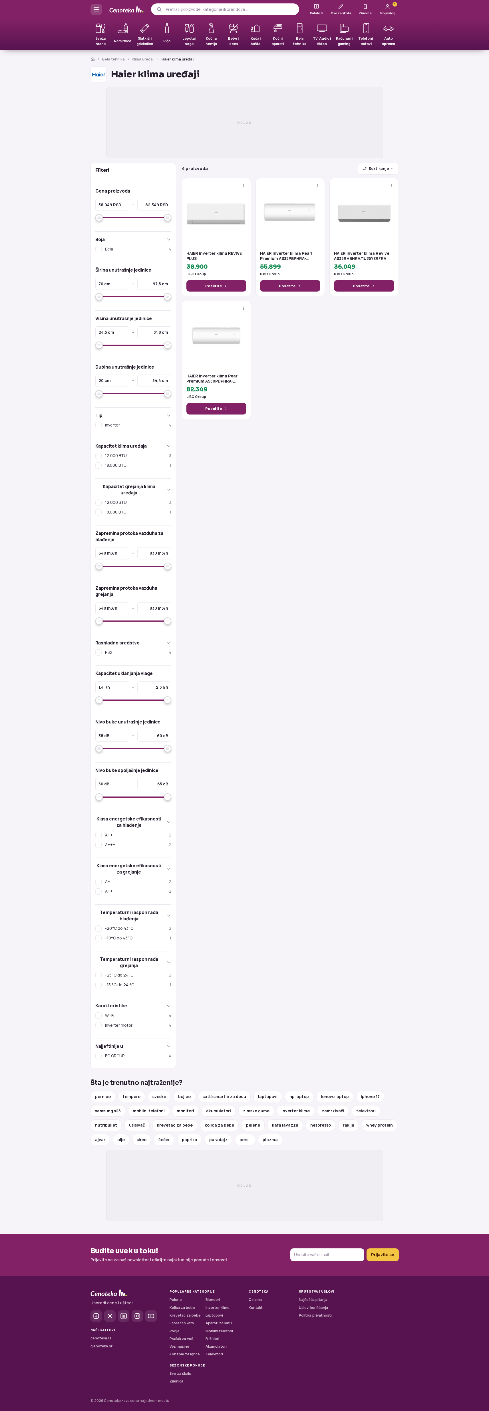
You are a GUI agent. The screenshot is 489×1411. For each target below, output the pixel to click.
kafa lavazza (285, 1125)
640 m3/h (107, 553)
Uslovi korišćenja (313, 1307)
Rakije (175, 1331)
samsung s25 (108, 1110)
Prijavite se (382, 1254)
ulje (121, 1139)
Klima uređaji (143, 59)
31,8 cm (161, 332)
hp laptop (299, 1096)
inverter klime (295, 1110)
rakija (348, 1125)
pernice (103, 1096)
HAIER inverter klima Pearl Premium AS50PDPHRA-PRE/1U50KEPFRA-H (212, 378)
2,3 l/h (162, 687)
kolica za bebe (219, 1125)
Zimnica (176, 1381)
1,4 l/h (104, 687)
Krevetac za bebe (185, 1315)
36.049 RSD (109, 204)
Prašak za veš (181, 1338)
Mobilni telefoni (219, 1331)
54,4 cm (160, 380)
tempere (131, 1096)
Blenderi (213, 1299)
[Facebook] (96, 1316)
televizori (366, 1110)
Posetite (213, 285)
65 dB (162, 784)
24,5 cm (106, 332)
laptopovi (267, 1096)
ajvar (100, 1139)
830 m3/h (159, 553)
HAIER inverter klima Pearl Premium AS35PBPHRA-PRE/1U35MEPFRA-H (286, 256)
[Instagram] (137, 1316)
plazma (270, 1139)
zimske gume (256, 1110)
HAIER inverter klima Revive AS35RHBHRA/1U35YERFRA (361, 256)
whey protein (379, 1125)
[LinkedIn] (123, 1316)
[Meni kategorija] (96, 9)
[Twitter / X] (110, 1316)
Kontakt (256, 1307)
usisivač (137, 1125)
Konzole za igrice (185, 1354)
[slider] (99, 217)
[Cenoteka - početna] (126, 9)
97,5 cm (160, 283)
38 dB (103, 735)
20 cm (104, 380)
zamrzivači (333, 1110)
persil (245, 1139)
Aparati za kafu (219, 1323)
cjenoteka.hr (101, 1346)
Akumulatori (216, 1346)
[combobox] (230, 9)
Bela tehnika (113, 59)
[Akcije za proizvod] (243, 186)
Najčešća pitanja (313, 1299)
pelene (253, 1125)
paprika (189, 1139)
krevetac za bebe (175, 1125)
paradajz (218, 1139)
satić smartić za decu (224, 1096)
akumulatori (218, 1110)
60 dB (162, 735)
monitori (185, 1110)
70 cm (104, 283)
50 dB (103, 784)
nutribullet (106, 1125)
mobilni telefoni (149, 1110)
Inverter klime (218, 1307)
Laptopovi (214, 1315)
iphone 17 (370, 1096)
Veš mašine (179, 1346)
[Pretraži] (159, 9)
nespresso (320, 1125)
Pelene (176, 1299)
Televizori (214, 1354)
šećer (164, 1139)
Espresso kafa (182, 1323)
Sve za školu (180, 1373)
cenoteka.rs (100, 1338)
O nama (255, 1299)
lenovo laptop (335, 1096)
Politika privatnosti (315, 1315)
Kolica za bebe (182, 1307)
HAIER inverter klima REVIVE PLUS (214, 256)
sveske (159, 1096)
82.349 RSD (156, 204)
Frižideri (212, 1338)
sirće (141, 1139)
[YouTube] (151, 1316)
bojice (184, 1096)
